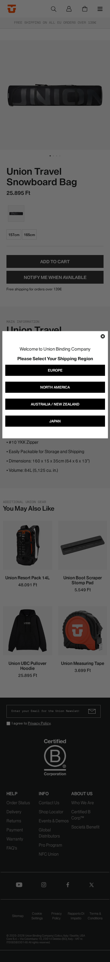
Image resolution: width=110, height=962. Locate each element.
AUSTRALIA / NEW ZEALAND (55, 404)
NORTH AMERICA (55, 387)
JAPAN (55, 421)
